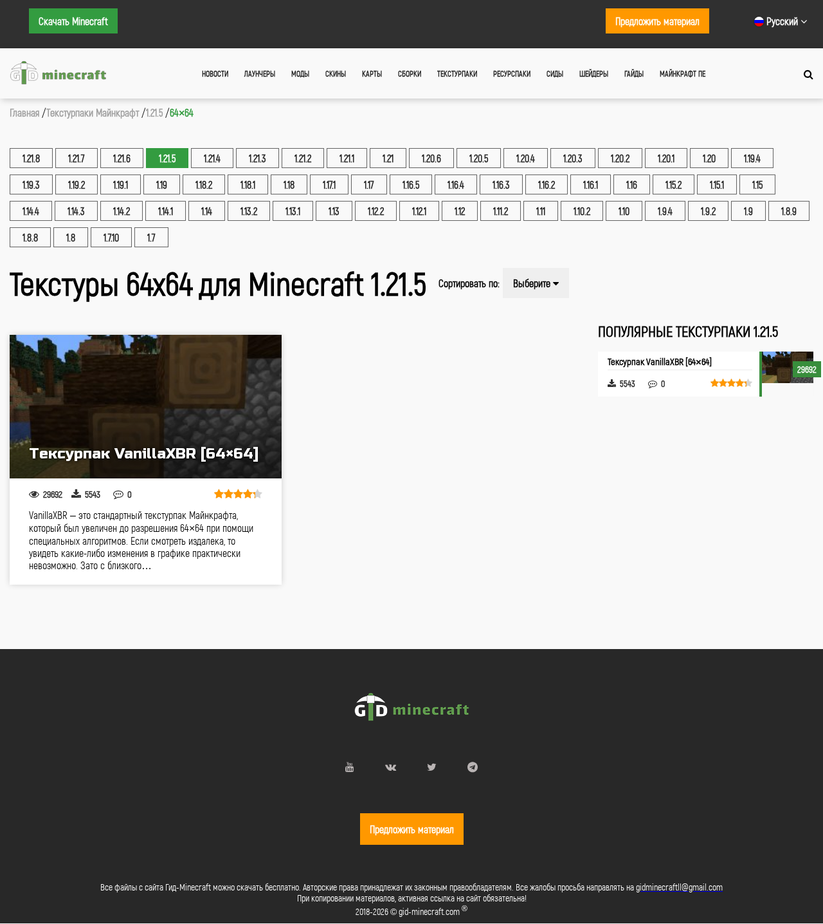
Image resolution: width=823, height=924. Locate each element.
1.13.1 (292, 211)
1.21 (388, 158)
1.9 (748, 211)
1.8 (70, 237)
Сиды (555, 73)
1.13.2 (248, 211)
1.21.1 (346, 158)
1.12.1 (419, 211)
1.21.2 (302, 158)
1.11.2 (500, 211)
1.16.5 (410, 184)
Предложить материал (657, 21)
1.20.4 (525, 158)
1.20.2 (620, 158)
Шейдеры (593, 73)
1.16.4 (456, 184)
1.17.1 (329, 184)
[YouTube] (350, 766)
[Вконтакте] (390, 766)
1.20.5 (478, 158)
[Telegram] (472, 766)
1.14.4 (31, 211)
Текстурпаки (457, 73)
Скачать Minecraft (73, 21)
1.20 (709, 158)
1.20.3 (573, 158)
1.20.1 (666, 158)
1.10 (624, 211)
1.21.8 (31, 158)
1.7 (151, 237)
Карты (372, 73)
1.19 (161, 184)
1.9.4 (665, 211)
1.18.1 (247, 184)
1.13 (334, 211)
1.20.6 (431, 158)
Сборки (409, 73)
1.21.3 (257, 158)
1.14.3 (76, 211)
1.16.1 (590, 184)
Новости (215, 73)
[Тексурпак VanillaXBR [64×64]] (146, 406)
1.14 (206, 211)
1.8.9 (789, 211)
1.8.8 (30, 237)
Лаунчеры (259, 73)
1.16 (631, 184)
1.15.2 (673, 184)
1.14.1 (165, 211)
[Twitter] (431, 766)
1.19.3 (31, 184)
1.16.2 (546, 184)
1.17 (369, 184)
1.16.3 (501, 184)
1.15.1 (717, 184)
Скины (335, 73)
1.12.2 (376, 211)
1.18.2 (203, 184)
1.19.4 (752, 158)
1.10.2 (582, 211)
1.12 (460, 211)
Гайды (634, 73)
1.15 (757, 184)
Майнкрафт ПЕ (682, 73)
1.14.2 (121, 211)
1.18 (289, 184)
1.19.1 (120, 184)
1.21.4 (212, 158)
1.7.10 (111, 237)
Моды (300, 73)
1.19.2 (76, 184)
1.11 (540, 211)
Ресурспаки (511, 73)
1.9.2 (708, 211)
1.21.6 (122, 158)
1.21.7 (76, 158)
